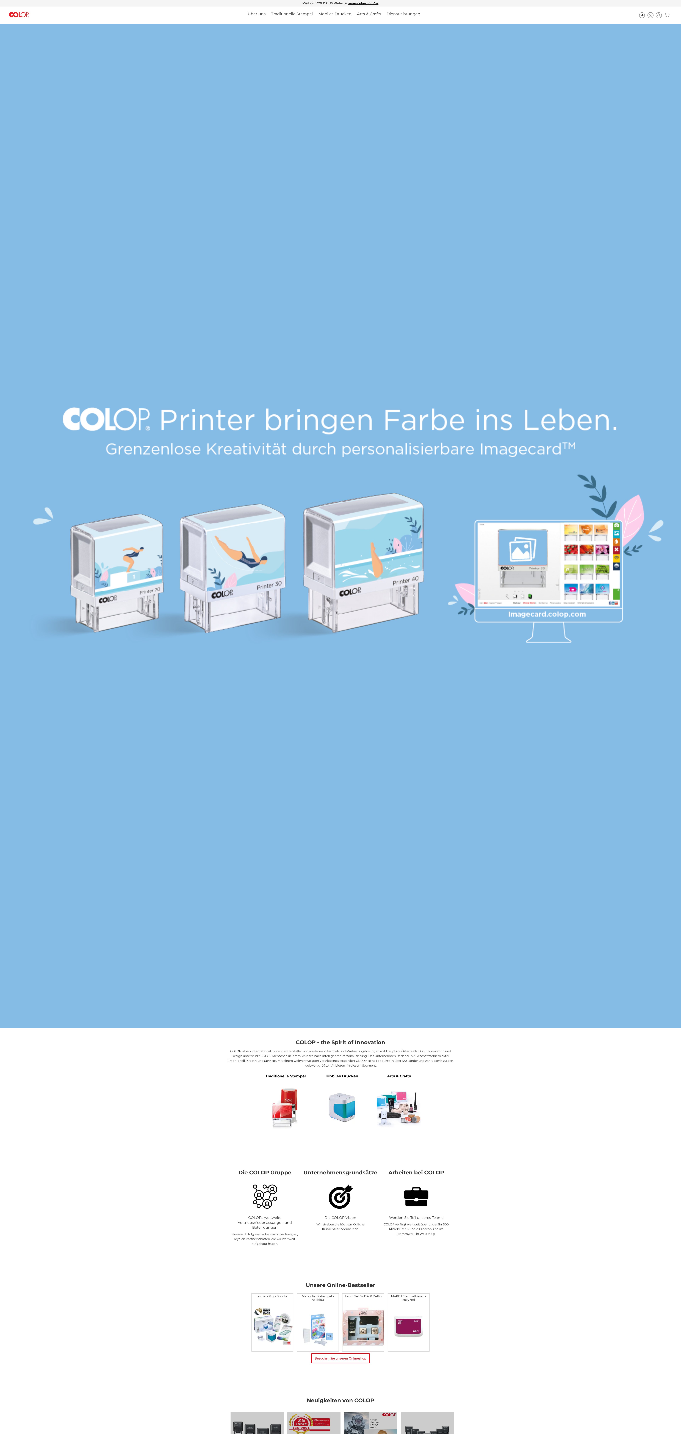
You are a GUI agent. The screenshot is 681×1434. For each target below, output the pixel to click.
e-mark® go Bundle (272, 1296)
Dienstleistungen (403, 14)
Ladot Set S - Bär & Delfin (363, 1296)
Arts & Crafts (369, 14)
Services (270, 1060)
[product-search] (658, 15)
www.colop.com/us (363, 3)
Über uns (257, 14)
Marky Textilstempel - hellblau (318, 1298)
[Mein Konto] (650, 16)
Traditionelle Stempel (292, 14)
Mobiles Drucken (334, 14)
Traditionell (236, 1060)
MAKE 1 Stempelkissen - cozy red (408, 1298)
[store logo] (19, 15)
